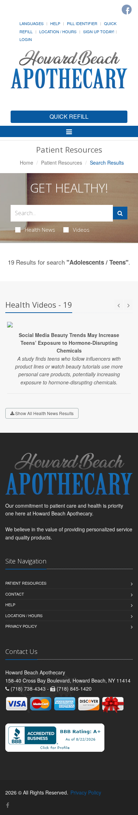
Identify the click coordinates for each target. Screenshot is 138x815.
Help (55, 23)
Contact (14, 594)
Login (25, 39)
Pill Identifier (82, 23)
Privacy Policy (21, 626)
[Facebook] (127, 9)
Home (26, 162)
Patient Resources (61, 162)
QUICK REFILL (69, 116)
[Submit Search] (120, 213)
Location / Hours (57, 31)
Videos (81, 229)
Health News (40, 229)
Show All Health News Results (44, 413)
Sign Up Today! (98, 31)
